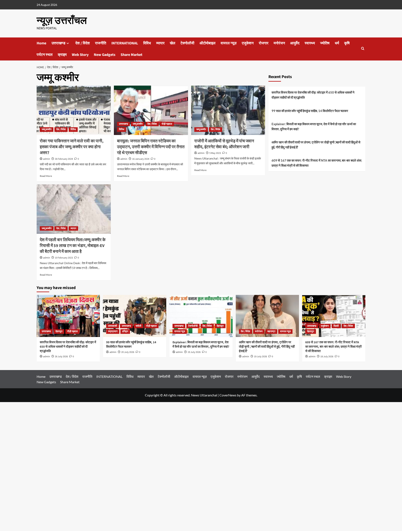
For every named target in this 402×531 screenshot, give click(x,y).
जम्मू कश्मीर (47, 129)
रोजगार (263, 43)
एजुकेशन (248, 43)
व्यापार (160, 43)
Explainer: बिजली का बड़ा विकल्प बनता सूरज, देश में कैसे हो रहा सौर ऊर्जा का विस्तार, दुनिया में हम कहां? (314, 126)
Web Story (80, 54)
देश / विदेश (82, 43)
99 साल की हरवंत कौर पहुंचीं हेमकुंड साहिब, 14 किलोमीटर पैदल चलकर (310, 111)
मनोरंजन (279, 43)
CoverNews (227, 395)
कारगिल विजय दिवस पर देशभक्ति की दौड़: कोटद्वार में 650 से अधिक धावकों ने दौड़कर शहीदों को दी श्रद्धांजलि (313, 94)
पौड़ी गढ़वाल (167, 124)
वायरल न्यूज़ (229, 43)
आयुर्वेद (294, 43)
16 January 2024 (140, 159)
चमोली (138, 326)
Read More (46, 175)
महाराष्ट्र (271, 331)
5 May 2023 (215, 153)
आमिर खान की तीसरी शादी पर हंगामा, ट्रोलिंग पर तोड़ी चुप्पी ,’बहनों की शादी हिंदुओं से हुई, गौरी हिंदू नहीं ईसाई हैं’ (316, 144)
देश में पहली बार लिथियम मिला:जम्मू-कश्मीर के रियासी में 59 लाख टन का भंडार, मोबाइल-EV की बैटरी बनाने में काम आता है (73, 246)
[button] (362, 49)
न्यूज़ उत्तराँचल (62, 21)
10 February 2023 (64, 258)
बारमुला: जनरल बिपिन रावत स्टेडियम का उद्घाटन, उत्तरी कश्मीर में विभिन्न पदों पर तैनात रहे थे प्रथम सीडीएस (150, 147)
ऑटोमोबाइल (207, 43)
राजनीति (100, 43)
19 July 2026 (194, 352)
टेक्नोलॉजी (187, 43)
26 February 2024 (64, 159)
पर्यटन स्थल (45, 54)
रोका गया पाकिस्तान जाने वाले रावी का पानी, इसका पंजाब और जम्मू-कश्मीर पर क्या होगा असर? (71, 147)
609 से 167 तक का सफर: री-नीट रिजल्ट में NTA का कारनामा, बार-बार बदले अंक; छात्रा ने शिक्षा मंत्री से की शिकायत (317, 162)
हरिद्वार (125, 331)
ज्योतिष (325, 43)
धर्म (337, 43)
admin (46, 159)
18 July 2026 (326, 356)
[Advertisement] (125, 466)
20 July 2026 (127, 352)
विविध (147, 43)
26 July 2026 (61, 356)
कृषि (347, 43)
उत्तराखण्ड (58, 43)
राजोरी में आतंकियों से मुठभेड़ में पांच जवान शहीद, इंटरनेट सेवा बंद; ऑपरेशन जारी (224, 144)
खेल (172, 43)
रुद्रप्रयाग (112, 331)
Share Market (131, 54)
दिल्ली (336, 326)
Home (41, 43)
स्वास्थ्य (310, 43)
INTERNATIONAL (124, 43)
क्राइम (62, 54)
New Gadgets (104, 54)
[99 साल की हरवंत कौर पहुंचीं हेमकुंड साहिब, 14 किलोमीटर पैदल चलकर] (134, 316)
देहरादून (58, 331)
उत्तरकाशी (112, 326)
